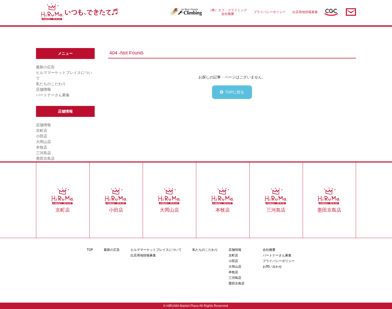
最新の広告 (45, 67)
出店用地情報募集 (305, 12)
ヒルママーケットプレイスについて (156, 250)
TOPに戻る (234, 92)
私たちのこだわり (51, 84)
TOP (90, 250)
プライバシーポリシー (270, 12)
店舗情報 (43, 89)
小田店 (41, 136)
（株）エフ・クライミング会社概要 (228, 12)
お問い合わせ (272, 266)
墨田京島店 (45, 158)
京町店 (41, 130)
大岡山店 (43, 142)
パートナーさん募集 (53, 95)
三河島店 (43, 153)
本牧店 (41, 147)
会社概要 (269, 250)
